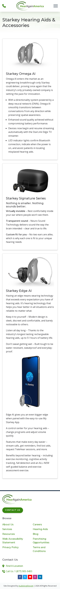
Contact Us (12, 510)
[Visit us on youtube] (30, 577)
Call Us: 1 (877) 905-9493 (19, 571)
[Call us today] (4, 6)
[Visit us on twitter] (25, 577)
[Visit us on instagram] (35, 577)
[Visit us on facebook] (20, 577)
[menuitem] (14, 524)
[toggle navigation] (55, 6)
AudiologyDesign (26, 585)
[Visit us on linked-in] (40, 577)
